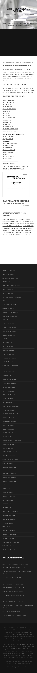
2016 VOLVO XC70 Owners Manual (13, 577)
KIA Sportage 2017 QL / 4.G (10, 161)
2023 (29, 92)
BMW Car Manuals (8, 293)
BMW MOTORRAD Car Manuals (12, 297)
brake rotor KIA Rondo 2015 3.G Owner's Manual (16, 219)
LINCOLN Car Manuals (9, 421)
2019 (14, 92)
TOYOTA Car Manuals (9, 530)
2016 (4, 92)
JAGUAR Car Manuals (9, 395)
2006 (31, 88)
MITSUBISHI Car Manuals (10, 452)
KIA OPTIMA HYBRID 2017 (10, 129)
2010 (14, 90)
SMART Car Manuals (9, 508)
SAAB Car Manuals (8, 492)
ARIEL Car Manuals (8, 282)
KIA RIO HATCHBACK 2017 (10, 143)
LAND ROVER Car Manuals (10, 414)
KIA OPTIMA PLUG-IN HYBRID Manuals (17, 74)
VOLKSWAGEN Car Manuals (11, 542)
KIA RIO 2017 (6, 141)
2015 (32, 90)
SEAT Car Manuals (8, 500)
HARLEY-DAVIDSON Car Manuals (12, 372)
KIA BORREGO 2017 (8, 100)
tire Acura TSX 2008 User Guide (23, 646)
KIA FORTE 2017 (7, 113)
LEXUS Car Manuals (8, 417)
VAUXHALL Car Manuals (9, 538)
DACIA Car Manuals (8, 323)
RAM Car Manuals (8, 485)
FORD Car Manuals (8, 350)
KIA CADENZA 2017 (8, 102)
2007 (4, 90)
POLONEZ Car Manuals (9, 473)
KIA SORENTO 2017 (8, 152)
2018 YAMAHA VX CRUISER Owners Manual (15, 568)
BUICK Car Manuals (8, 301)
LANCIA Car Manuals (9, 410)
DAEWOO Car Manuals (9, 327)
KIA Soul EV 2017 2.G (9, 156)
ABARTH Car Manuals (9, 270)
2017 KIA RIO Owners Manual (11, 611)
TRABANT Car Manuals (9, 534)
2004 (24, 88)
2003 (20, 88)
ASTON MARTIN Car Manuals (11, 285)
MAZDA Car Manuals (8, 436)
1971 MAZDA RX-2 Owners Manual (13, 584)
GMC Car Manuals (8, 362)
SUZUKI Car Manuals (9, 519)
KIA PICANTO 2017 (8, 136)
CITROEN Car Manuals (9, 320)
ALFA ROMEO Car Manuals (10, 278)
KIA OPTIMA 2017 (8, 126)
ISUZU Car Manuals (8, 391)
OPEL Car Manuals (8, 463)
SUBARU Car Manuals (9, 515)
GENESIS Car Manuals (9, 358)
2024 (32, 92)
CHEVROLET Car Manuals (10, 312)
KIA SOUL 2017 (7, 154)
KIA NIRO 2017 (7, 124)
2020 (18, 92)
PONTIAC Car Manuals (9, 477)
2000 (9, 88)
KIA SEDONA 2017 (8, 147)
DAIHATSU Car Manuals (9, 331)
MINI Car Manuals (8, 448)
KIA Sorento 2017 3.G (9, 150)
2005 (27, 88)
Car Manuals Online (19, 10)
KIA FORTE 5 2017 (8, 115)
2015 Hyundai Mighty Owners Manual (13, 595)
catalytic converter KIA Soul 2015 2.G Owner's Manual (18, 221)
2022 (25, 92)
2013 (25, 90)
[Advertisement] (18, 42)
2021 (21, 92)
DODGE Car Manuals (9, 339)
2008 (7, 90)
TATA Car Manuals (8, 523)
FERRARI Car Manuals (9, 343)
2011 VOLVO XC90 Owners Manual (13, 602)
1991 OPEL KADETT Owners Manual (13, 588)
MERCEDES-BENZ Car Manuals (12, 440)
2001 (13, 88)
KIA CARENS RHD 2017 (9, 109)
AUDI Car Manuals (8, 289)
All (3, 88)
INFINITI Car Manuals (9, 387)
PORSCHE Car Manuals (9, 481)
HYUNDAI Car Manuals (9, 383)
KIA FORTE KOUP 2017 (9, 117)
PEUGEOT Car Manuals (9, 467)
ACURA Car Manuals (8, 274)
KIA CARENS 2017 (8, 107)
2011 (18, 90)
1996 (6, 88)
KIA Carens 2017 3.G (9, 104)
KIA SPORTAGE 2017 (9, 163)
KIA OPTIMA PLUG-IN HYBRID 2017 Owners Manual (16, 202)
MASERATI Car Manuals (9, 433)
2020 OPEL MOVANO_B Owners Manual (14, 615)
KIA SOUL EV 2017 (8, 158)
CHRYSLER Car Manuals (10, 316)
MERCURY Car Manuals (9, 444)
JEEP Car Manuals (8, 398)
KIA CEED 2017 (7, 111)
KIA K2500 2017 (7, 120)
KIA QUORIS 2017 (8, 139)
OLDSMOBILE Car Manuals (10, 459)
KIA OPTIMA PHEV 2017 (9, 131)
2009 (11, 90)
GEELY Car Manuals (8, 354)
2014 (29, 90)
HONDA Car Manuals (9, 376)
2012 (21, 90)
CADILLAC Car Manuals (9, 304)
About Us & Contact (23, 667)
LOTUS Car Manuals (8, 425)
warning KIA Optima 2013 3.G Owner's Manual (16, 223)
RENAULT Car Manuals (9, 488)
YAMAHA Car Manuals (9, 549)
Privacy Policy (11, 667)
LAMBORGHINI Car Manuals (11, 406)
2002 (16, 88)
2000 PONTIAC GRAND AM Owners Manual (15, 564)
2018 (11, 92)
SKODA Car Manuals (8, 504)
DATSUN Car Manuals (9, 335)
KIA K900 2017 (7, 122)
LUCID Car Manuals (8, 429)
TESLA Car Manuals (8, 527)
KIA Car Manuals (7, 402)
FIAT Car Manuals (8, 346)
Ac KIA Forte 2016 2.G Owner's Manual (18, 234)
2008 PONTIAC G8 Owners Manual (13, 591)
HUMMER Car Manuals (9, 379)
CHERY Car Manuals (8, 308)
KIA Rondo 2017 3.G (8, 145)
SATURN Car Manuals (9, 496)
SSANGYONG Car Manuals (10, 511)
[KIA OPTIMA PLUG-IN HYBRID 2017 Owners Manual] (18, 184)
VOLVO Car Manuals (8, 546)
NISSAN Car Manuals (9, 455)
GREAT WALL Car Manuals (10, 365)
